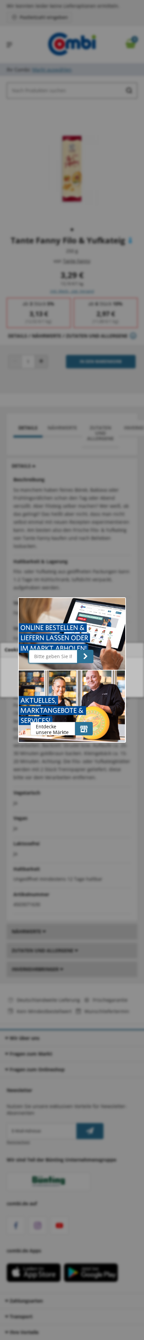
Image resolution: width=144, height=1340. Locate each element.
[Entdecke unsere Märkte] (84, 728)
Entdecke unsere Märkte (52, 729)
